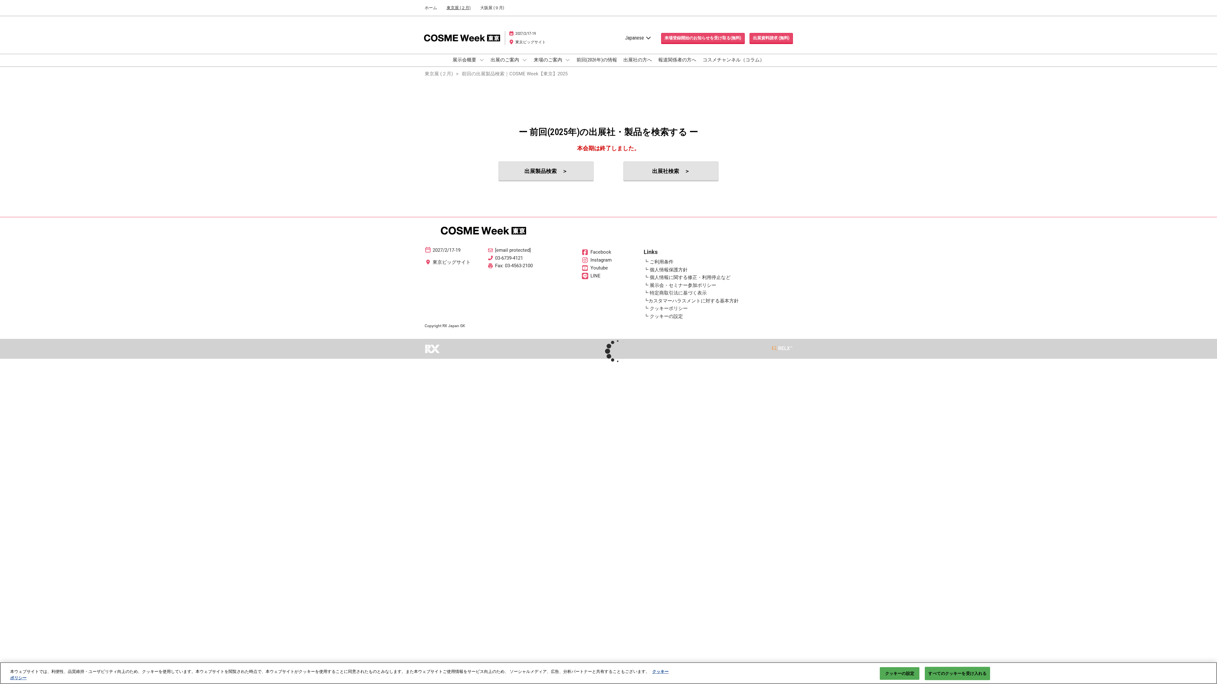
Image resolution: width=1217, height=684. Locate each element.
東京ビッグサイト (530, 42)
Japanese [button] (635, 38)
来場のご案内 (548, 60)
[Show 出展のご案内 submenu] (524, 60)
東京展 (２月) (459, 7)
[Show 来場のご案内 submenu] (567, 60)
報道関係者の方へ (677, 60)
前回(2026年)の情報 (596, 60)
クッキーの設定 (899, 673)
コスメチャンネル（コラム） (733, 60)
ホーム (431, 7)
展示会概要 (465, 60)
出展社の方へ (637, 60)
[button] (703, 38)
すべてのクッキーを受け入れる (957, 673)
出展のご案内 (505, 60)
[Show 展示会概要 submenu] (482, 60)
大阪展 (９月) (492, 7)
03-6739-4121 (509, 258)
